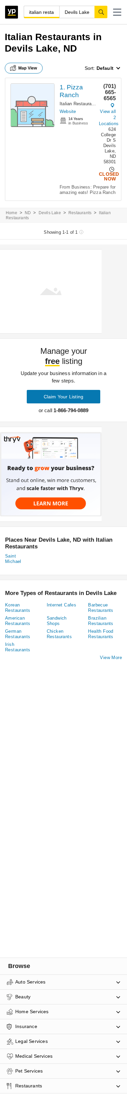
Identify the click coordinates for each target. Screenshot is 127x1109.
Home (11, 212)
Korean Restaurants (17, 607)
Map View (27, 68)
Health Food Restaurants (100, 634)
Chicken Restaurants (59, 634)
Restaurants (79, 212)
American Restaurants (17, 621)
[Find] (100, 12)
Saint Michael (13, 558)
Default (105, 68)
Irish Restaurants (17, 647)
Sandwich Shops (57, 621)
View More (111, 657)
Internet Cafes (62, 604)
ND (28, 212)
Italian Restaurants (79, 103)
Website (68, 111)
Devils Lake (50, 212)
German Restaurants (17, 634)
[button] (117, 12)
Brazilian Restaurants (100, 621)
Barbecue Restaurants (100, 607)
